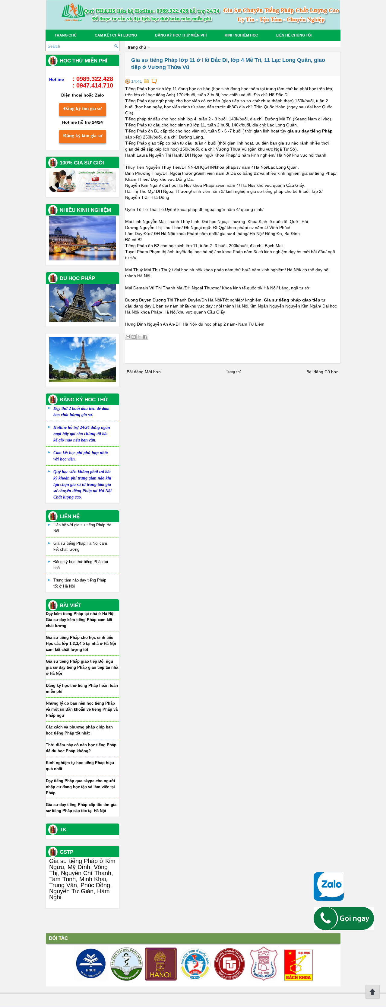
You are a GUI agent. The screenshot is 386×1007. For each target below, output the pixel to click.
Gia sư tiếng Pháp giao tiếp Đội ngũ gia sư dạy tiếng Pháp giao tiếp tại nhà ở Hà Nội (82, 667)
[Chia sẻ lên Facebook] (145, 337)
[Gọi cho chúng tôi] (344, 928)
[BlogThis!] (134, 337)
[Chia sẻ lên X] (139, 337)
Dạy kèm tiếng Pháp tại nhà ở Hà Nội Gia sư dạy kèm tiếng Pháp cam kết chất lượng (80, 619)
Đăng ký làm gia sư (83, 135)
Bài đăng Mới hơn (144, 371)
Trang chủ (66, 35)
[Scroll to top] (372, 998)
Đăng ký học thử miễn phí (181, 35)
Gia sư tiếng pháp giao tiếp (292, 300)
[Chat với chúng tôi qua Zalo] (329, 899)
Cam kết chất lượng (116, 35)
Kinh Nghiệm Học (241, 35)
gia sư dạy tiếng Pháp (310, 131)
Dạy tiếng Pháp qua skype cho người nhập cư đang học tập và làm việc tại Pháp (80, 787)
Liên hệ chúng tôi (294, 35)
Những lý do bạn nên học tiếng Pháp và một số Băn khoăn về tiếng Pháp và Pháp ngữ (82, 709)
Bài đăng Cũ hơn (322, 371)
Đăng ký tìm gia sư (82, 108)
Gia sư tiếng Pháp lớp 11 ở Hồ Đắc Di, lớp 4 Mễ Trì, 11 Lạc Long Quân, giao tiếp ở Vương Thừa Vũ (228, 63)
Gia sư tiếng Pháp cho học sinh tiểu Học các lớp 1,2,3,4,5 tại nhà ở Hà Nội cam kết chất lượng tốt (81, 643)
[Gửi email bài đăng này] (128, 337)
